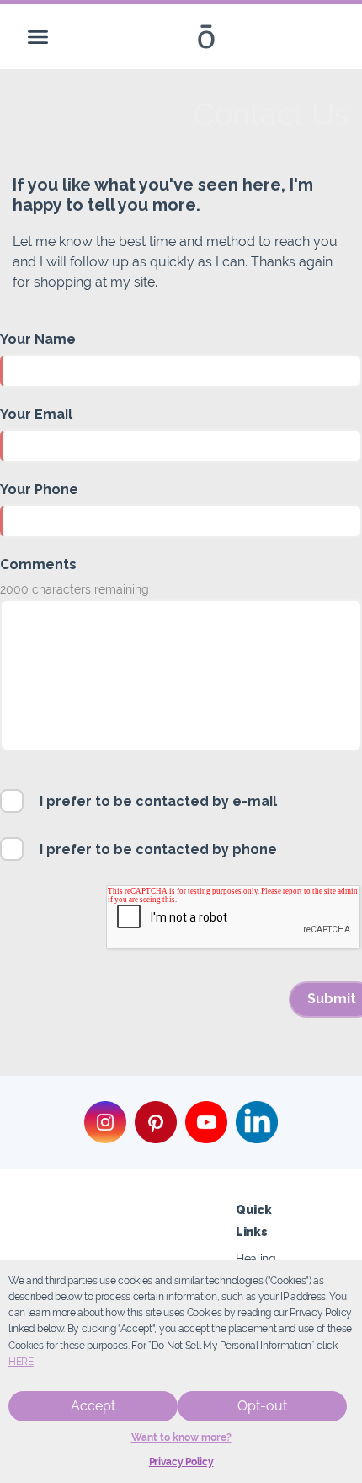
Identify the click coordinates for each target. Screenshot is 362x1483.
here (21, 1361)
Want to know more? (181, 1437)
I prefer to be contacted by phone (158, 849)
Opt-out (262, 1406)
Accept (93, 1406)
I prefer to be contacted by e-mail (158, 801)
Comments (38, 564)
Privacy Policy (181, 1462)
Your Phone (39, 489)
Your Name (38, 339)
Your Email (36, 414)
